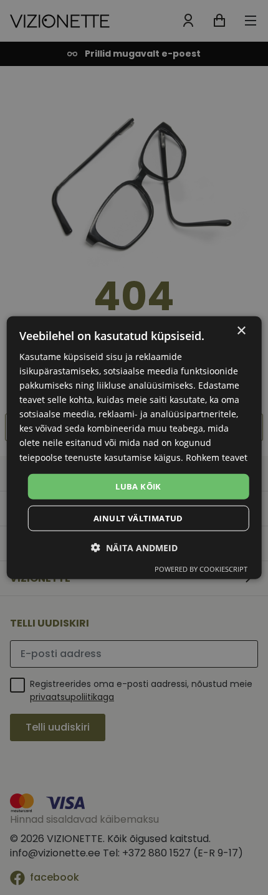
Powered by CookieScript (201, 569)
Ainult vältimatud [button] (138, 518)
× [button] (241, 330)
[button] (134, 548)
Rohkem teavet (216, 457)
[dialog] (134, 447)
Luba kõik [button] (138, 485)
